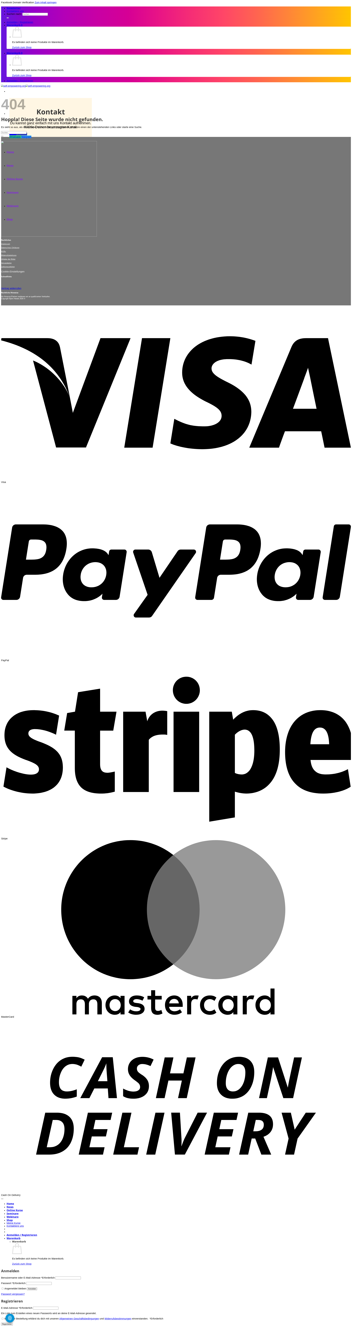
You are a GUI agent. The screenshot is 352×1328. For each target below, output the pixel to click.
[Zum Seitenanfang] (2, 1198)
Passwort (13, 1283)
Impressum (5, 244)
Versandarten (6, 263)
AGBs (3, 251)
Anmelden (32, 1289)
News (10, 1207)
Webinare (13, 1216)
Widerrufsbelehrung (8, 255)
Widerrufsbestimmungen (118, 1318)
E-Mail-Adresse (16, 1308)
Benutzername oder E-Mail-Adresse (28, 1277)
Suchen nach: (14, 14)
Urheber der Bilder (8, 259)
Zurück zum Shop (21, 47)
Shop (10, 1220)
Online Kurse (15, 1210)
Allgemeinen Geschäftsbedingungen (79, 1318)
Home (10, 1203)
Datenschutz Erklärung (10, 248)
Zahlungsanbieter (8, 267)
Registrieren (7, 1324)
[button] (14, 8)
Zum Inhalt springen (46, 2)
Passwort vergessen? (13, 1294)
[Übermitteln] (8, 17)
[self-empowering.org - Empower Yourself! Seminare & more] (25, 86)
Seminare (13, 1213)
